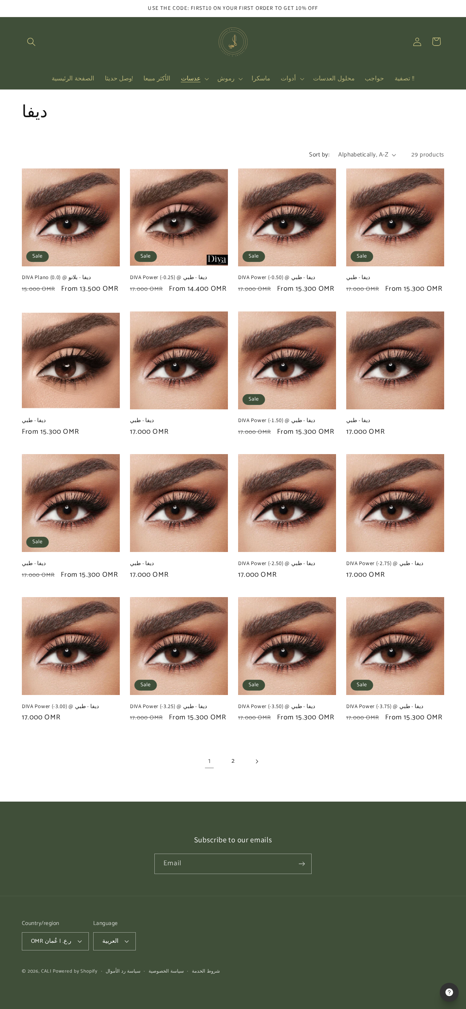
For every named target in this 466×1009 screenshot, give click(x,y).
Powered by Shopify (75, 971)
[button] (31, 41)
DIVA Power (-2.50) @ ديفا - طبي (276, 563)
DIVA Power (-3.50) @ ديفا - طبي (276, 706)
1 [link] (209, 761)
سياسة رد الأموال (123, 971)
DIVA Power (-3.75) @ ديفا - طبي (384, 706)
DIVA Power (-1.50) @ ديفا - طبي (276, 420)
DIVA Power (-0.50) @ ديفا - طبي (276, 277)
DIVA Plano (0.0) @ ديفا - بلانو (56, 277)
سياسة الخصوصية (166, 971)
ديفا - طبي (358, 277)
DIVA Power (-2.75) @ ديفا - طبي (384, 563)
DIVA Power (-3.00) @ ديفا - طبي (60, 706)
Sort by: (319, 155)
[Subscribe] (301, 864)
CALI (46, 971)
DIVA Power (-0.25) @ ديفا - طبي (168, 277)
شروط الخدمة (206, 971)
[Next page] (256, 761)
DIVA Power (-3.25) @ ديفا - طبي (168, 706)
